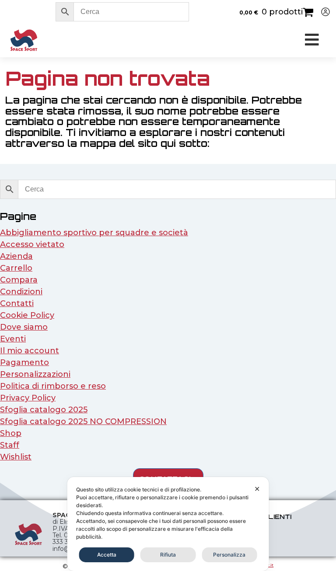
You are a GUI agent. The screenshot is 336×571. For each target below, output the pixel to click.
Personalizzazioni (35, 374)
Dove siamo (24, 327)
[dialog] (168, 524)
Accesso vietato (32, 244)
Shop (10, 433)
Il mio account (29, 350)
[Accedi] (322, 12)
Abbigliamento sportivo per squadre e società (94, 232)
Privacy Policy (28, 398)
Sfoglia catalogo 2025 (44, 409)
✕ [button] (257, 488)
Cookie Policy (27, 315)
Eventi (13, 339)
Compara (19, 280)
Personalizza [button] (229, 554)
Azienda (16, 256)
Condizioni (21, 291)
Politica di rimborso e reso (53, 386)
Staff (9, 445)
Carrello (16, 268)
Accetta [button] (106, 554)
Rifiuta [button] (168, 554)
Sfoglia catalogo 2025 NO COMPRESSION (83, 421)
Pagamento (24, 362)
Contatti (17, 303)
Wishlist (16, 457)
